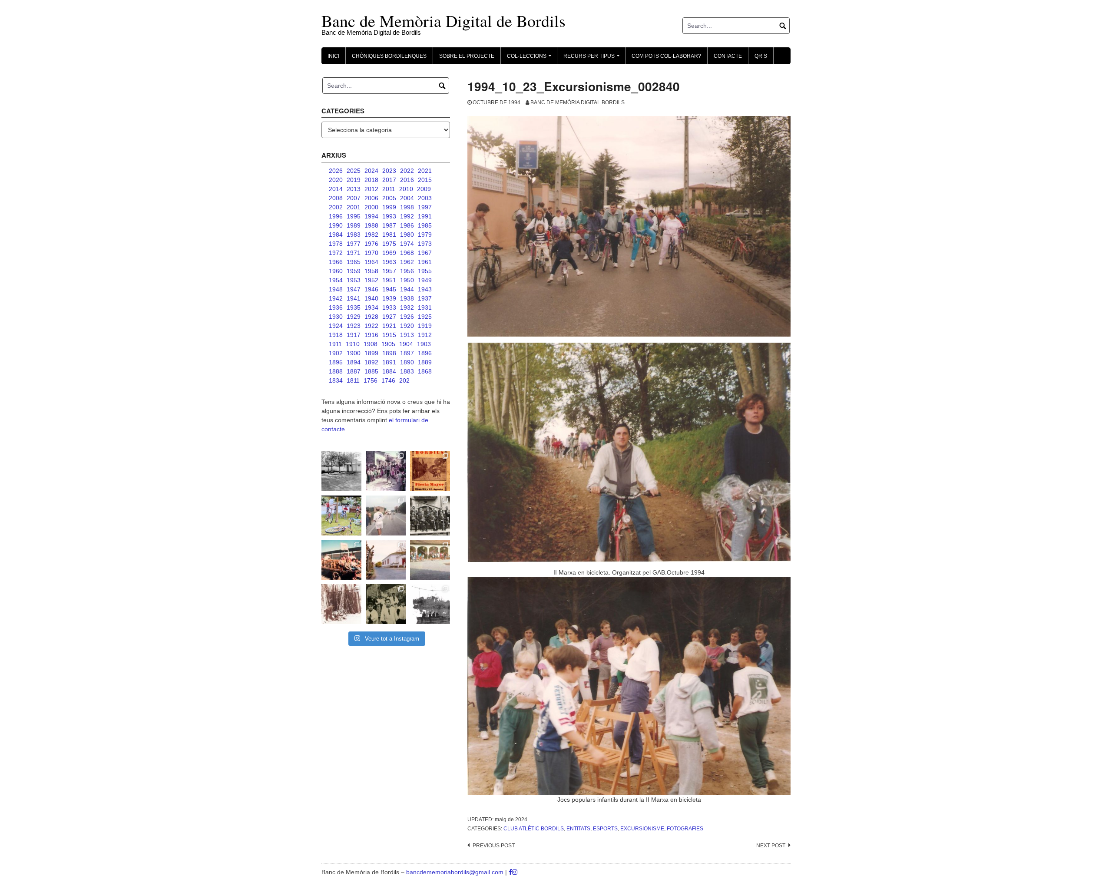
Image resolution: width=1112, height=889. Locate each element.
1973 (425, 243)
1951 (389, 280)
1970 (371, 252)
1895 (336, 362)
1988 (371, 225)
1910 (353, 343)
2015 (425, 179)
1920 (407, 325)
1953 (354, 280)
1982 (371, 234)
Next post (770, 846)
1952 (371, 280)
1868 (425, 371)
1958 (371, 271)
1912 (425, 334)
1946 (371, 289)
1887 (354, 371)
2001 (354, 207)
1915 (389, 334)
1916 (371, 334)
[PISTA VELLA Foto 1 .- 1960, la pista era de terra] (341, 471)
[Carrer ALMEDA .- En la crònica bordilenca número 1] (386, 560)
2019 (354, 179)
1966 (336, 261)
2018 (371, 179)
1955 (425, 271)
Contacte (728, 56)
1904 (406, 343)
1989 (354, 225)
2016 (407, 179)
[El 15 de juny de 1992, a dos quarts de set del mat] (386, 515)
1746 (388, 380)
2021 (425, 170)
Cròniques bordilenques (389, 56)
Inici (333, 56)
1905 (388, 343)
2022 (407, 170)
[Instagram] (514, 872)
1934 (371, 307)
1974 (407, 243)
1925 (425, 316)
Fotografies (685, 829)
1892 (371, 362)
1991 (425, 216)
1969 (389, 252)
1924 (336, 325)
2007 (354, 198)
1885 (371, 371)
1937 (425, 298)
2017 (389, 179)
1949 (425, 280)
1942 (336, 298)
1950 (407, 280)
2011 (388, 188)
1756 (370, 380)
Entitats (578, 829)
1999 (389, 207)
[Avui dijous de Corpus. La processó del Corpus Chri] (386, 604)
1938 (407, 298)
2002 (336, 207)
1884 (389, 371)
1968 (407, 252)
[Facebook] (510, 872)
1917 (354, 334)
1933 (389, 307)
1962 (407, 261)
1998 (407, 207)
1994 (371, 216)
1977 (354, 243)
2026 (336, 170)
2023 (389, 170)
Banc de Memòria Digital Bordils (577, 102)
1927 (389, 316)
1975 (389, 243)
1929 (354, 316)
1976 (371, 243)
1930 (336, 316)
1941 (354, 298)
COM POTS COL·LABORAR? (666, 56)
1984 (336, 234)
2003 (425, 198)
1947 (354, 289)
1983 (354, 234)
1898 (389, 353)
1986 (407, 225)
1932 (407, 307)
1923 (354, 325)
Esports (605, 829)
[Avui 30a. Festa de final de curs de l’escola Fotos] (430, 560)
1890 (407, 362)
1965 (354, 261)
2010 (406, 188)
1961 (425, 261)
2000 (371, 207)
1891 (389, 362)
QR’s (761, 56)
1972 (336, 252)
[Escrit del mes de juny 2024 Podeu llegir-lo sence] (341, 604)
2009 (424, 188)
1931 (425, 307)
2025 (354, 170)
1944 (407, 289)
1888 (336, 371)
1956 (407, 271)
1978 (336, 243)
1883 (407, 371)
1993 (389, 216)
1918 (336, 334)
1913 (407, 334)
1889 (425, 362)
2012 (371, 188)
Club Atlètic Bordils (533, 829)
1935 (354, 307)
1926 (407, 316)
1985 (425, 225)
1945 (389, 289)
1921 (389, 325)
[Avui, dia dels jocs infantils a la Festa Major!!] (386, 471)
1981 (389, 234)
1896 (425, 353)
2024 (371, 170)
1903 (424, 343)
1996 (336, 216)
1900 (354, 353)
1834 (336, 380)
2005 (389, 198)
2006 (371, 198)
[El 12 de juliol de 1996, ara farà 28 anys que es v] (341, 560)
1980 (407, 234)
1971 (354, 252)
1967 (425, 252)
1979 (425, 234)
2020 (336, 179)
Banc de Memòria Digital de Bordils (443, 21)
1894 (354, 362)
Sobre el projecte (466, 56)
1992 (407, 216)
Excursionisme (642, 829)
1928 (371, 316)
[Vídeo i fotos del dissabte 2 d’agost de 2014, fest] (341, 515)
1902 (336, 353)
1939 (389, 298)
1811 (353, 380)
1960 (336, 271)
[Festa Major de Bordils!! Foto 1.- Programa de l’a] (430, 471)
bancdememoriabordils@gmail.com (455, 872)
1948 (336, 289)
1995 (354, 216)
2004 (407, 198)
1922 (371, 325)
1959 (354, 271)
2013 (354, 188)
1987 (389, 225)
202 (404, 380)
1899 (371, 353)
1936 (336, 307)
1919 (425, 325)
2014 (336, 188)
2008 (336, 198)
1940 (371, 298)
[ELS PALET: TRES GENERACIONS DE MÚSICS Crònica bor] (430, 515)
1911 (335, 343)
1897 (407, 353)
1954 (336, 280)
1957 (389, 271)
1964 (371, 261)
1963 (389, 261)
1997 (425, 207)
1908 (370, 343)
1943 (425, 289)
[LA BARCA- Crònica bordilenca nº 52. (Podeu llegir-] (430, 604)
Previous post (494, 846)
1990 (336, 225)
